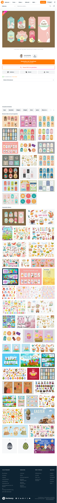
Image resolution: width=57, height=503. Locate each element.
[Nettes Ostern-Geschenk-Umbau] (28, 121)
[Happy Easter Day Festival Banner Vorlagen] (21, 400)
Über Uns (37, 476)
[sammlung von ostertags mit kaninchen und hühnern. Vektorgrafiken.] (9, 134)
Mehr (33, 2)
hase (4, 109)
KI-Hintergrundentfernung (7, 488)
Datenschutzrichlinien (49, 497)
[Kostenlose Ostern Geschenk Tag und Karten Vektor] (27, 147)
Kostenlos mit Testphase (28, 61)
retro (31, 109)
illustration (44, 109)
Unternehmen (5, 478)
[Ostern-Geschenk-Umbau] (10, 198)
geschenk (11, 109)
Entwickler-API (5, 482)
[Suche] (50, 6)
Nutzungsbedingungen (39, 497)
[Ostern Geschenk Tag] (46, 185)
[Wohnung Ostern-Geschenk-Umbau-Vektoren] (10, 121)
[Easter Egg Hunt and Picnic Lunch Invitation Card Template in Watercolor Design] (26, 321)
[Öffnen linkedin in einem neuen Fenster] (20, 497)
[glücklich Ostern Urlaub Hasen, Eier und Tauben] (48, 359)
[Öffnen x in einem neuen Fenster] (27, 497)
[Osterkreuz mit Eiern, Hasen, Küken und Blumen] (9, 321)
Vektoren (7, 2)
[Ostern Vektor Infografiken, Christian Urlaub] (7, 233)
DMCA (21, 474)
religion (18, 109)
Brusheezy (4, 472)
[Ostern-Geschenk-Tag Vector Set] (46, 134)
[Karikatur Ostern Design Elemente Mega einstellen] (45, 387)
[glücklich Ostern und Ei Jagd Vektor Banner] (9, 400)
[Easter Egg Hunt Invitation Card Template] (44, 445)
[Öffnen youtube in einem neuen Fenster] (29, 497)
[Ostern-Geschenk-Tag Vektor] (46, 147)
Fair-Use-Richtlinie (49, 498)
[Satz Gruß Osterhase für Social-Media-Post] (11, 160)
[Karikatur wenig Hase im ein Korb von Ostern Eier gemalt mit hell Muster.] (6, 347)
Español (51, 474)
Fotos (14, 2)
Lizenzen (22, 472)
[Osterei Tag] (10, 172)
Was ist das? (14, 76)
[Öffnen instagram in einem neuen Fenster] (18, 497)
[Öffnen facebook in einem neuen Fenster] (16, 497)
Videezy (4, 476)
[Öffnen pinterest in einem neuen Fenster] (22, 497)
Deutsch (51, 478)
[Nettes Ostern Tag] (27, 134)
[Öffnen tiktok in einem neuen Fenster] (25, 497)
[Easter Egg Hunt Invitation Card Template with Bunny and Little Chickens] (49, 276)
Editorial (27, 2)
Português (51, 476)
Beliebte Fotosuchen (22, 482)
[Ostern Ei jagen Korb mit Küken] (30, 359)
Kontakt (37, 474)
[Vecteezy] (2, 2)
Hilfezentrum (38, 472)
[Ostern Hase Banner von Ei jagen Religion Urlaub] (10, 276)
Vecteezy (4, 474)
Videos (20, 2)
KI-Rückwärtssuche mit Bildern (7, 485)
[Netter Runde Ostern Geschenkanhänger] (28, 198)
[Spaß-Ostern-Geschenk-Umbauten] (28, 185)
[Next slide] (51, 109)
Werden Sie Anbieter (38, 479)
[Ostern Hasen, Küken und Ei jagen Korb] (10, 359)
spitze (37, 109)
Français (51, 480)
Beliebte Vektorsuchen (23, 479)
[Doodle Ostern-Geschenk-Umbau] (28, 172)
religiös (25, 109)
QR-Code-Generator (6, 491)
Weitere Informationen (8, 79)
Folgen (34, 56)
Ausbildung (5, 480)
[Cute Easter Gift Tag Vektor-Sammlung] (14, 216)
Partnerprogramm (24, 476)
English (50, 472)
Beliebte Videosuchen (23, 485)
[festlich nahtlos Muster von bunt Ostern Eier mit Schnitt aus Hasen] (8, 291)
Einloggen (49, 2)
